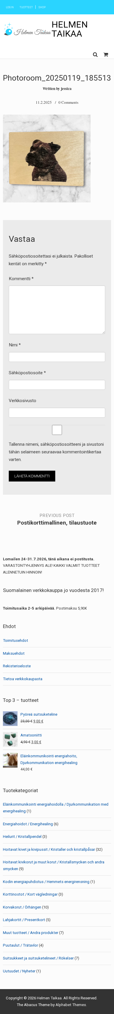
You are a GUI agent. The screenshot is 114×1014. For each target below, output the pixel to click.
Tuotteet (26, 7)
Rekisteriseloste (17, 666)
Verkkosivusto (22, 400)
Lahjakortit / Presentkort (24, 920)
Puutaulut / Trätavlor (20, 945)
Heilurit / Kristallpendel (22, 836)
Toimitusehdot (15, 640)
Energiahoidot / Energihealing (28, 824)
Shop (42, 7)
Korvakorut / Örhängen (22, 907)
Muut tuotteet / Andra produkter (30, 932)
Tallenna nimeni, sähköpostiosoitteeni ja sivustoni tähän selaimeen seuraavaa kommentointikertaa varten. (56, 452)
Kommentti (21, 278)
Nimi (15, 345)
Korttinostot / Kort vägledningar (30, 894)
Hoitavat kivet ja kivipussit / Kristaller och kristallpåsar (49, 849)
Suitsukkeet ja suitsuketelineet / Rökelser (38, 958)
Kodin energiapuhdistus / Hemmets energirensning (46, 881)
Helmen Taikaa (69, 28)
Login (10, 7)
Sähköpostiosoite (27, 372)
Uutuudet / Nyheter (19, 971)
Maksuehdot (14, 653)
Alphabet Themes (71, 1005)
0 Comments (68, 102)
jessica (66, 88)
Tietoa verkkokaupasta (22, 679)
